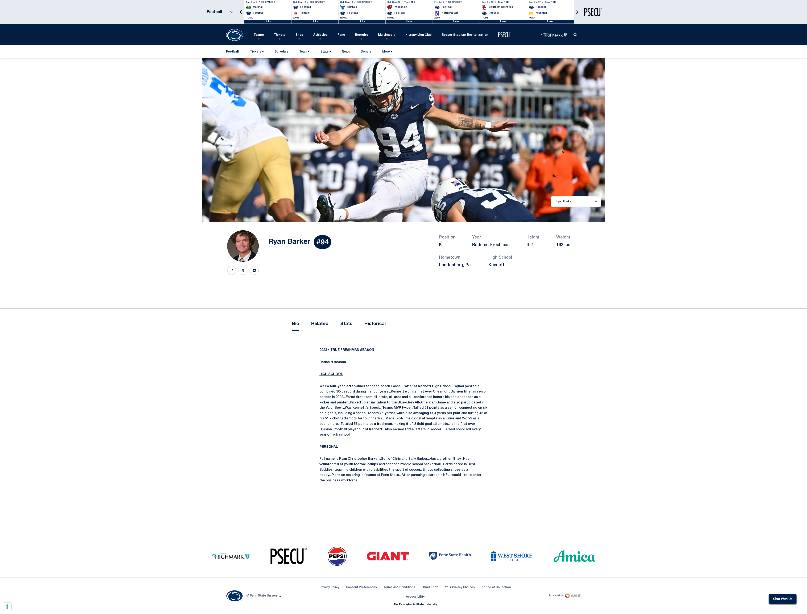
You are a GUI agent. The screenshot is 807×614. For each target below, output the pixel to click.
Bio (295, 324)
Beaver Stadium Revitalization (465, 35)
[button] (240, 12)
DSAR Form (430, 587)
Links (268, 21)
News (346, 51)
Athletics (320, 35)
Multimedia (386, 35)
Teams (259, 35)
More (386, 51)
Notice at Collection (496, 587)
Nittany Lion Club (418, 35)
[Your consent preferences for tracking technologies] (7, 607)
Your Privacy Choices (460, 587)
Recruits (361, 35)
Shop (299, 35)
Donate (366, 52)
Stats (324, 51)
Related (319, 324)
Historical (375, 324)
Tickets (279, 35)
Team (303, 51)
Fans (341, 35)
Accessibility (415, 596)
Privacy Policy (329, 587)
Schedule (281, 51)
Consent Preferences (361, 587)
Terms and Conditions (399, 587)
